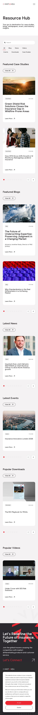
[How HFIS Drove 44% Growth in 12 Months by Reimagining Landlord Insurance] (19, 150)
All (4, 48)
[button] (3, 385)
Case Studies (26, 52)
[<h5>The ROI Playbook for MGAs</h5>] (19, 504)
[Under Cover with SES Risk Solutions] (19, 580)
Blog (10, 48)
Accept (19, 703)
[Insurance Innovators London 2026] (19, 431)
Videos (24, 48)
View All (7, 330)
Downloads (15, 52)
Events (6, 52)
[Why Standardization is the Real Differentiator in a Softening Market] (19, 283)
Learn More (8, 170)
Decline (19, 707)
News (17, 48)
